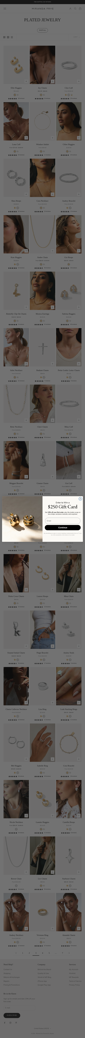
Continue (62, 528)
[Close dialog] (80, 498)
